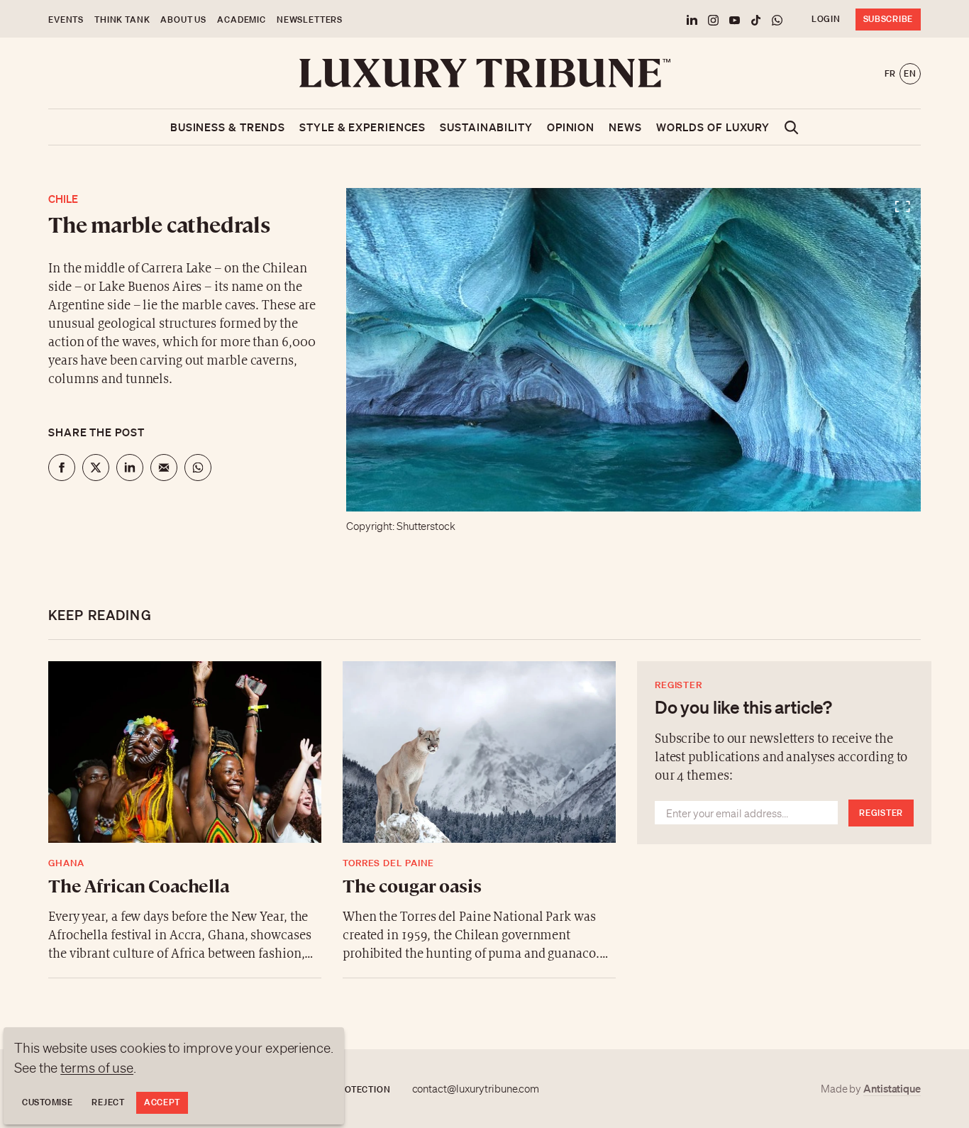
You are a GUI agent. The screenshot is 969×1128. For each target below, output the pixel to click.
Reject (108, 1102)
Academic (241, 19)
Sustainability (486, 127)
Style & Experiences (362, 127)
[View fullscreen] (633, 350)
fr (890, 73)
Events (66, 19)
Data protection (348, 1089)
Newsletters (310, 19)
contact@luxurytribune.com (476, 1089)
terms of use (96, 1068)
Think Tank (122, 19)
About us (183, 19)
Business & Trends (227, 127)
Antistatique (892, 1088)
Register (881, 813)
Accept (162, 1102)
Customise (47, 1102)
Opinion (570, 127)
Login (826, 19)
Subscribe (888, 19)
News (625, 127)
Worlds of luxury (713, 127)
